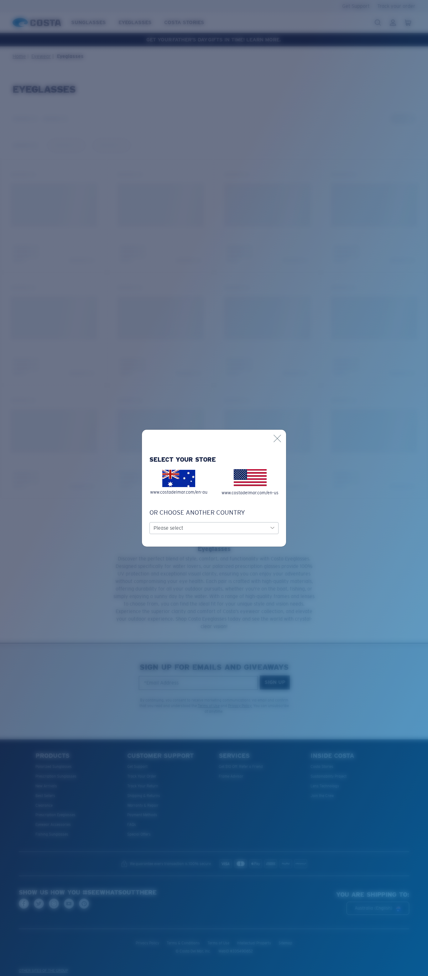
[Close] (277, 438)
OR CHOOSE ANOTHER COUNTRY (197, 512)
